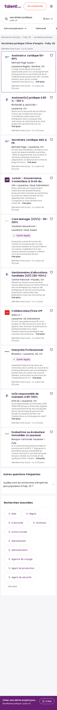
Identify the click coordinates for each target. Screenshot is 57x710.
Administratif (19, 541)
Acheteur (41, 522)
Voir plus (40, 81)
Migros (32, 513)
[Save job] (51, 55)
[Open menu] (51, 6)
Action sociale (19, 531)
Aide (14, 513)
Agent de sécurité (21, 577)
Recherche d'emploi (10, 37)
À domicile (17, 522)
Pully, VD (27, 37)
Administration (20, 550)
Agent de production (23, 568)
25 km (46, 18)
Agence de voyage (22, 559)
